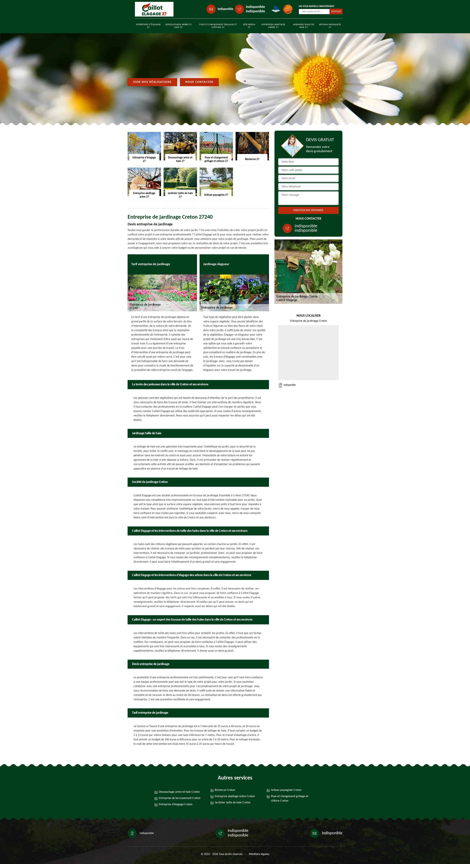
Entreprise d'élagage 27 (148, 25)
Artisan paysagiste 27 (330, 25)
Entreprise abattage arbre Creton (235, 796)
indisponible (225, 9)
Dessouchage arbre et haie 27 (178, 25)
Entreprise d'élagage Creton (175, 804)
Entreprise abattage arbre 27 (273, 25)
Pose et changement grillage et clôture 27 (218, 25)
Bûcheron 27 (249, 25)
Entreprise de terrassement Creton (179, 798)
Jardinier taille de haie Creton (232, 802)
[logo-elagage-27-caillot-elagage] (151, 9)
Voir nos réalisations (152, 82)
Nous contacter (199, 82)
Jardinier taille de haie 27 (303, 25)
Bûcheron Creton (225, 790)
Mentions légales (259, 854)
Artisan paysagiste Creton (286, 790)
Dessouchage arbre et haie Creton (179, 791)
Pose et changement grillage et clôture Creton (289, 798)
